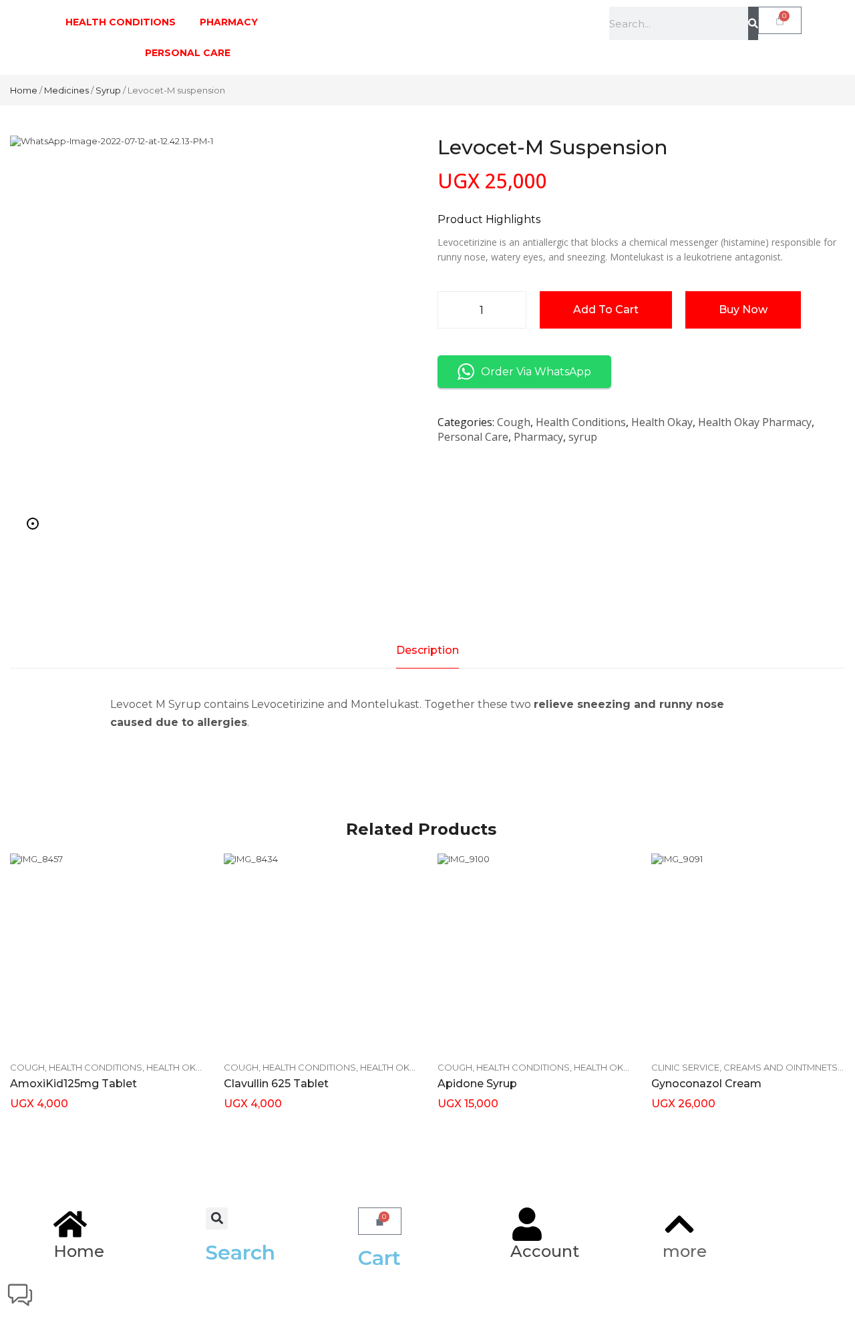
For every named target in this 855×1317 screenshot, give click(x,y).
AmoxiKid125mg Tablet (73, 1083)
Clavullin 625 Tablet (276, 1083)
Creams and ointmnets (780, 1067)
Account (544, 1251)
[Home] (70, 1224)
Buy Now (743, 309)
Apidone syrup (477, 1083)
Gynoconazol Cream (706, 1083)
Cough (513, 422)
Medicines (66, 90)
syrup (108, 90)
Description (427, 650)
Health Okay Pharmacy (755, 422)
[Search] (753, 23)
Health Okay (662, 422)
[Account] (527, 1224)
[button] (217, 1218)
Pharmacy (538, 436)
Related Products (421, 829)
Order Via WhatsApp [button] (536, 371)
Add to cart (606, 309)
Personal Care (473, 436)
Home (23, 90)
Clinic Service (685, 1067)
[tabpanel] (213, 339)
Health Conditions (581, 422)
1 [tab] (32, 523)
